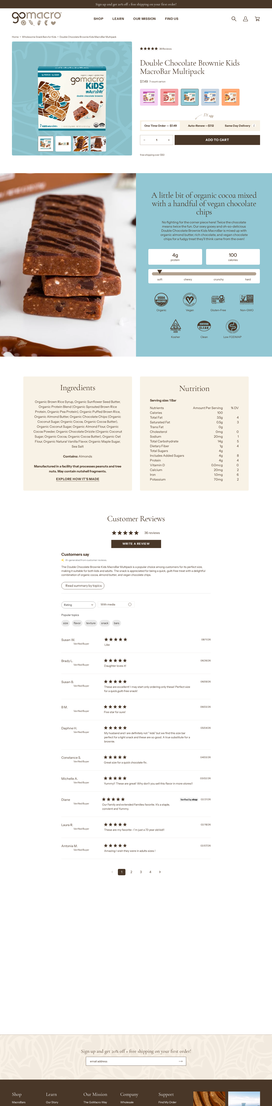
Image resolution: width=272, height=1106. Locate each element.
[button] (234, 19)
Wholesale (127, 1102)
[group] (136, 4)
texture (91, 623)
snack (104, 623)
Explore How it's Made (77, 479)
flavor (77, 623)
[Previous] (140, 98)
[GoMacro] (37, 18)
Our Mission (95, 1094)
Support (166, 1094)
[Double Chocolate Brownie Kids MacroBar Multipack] (45, 144)
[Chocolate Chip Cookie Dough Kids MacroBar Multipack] (149, 97)
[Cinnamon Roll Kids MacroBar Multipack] (169, 97)
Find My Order (167, 1102)
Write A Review (136, 543)
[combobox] (78, 604)
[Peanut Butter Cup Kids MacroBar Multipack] (231, 97)
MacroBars (18, 1102)
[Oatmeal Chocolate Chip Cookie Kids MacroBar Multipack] (210, 97)
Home (15, 37)
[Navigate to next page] (160, 872)
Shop (17, 1094)
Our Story (52, 1102)
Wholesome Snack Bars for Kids (39, 37)
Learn (51, 1094)
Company (129, 1094)
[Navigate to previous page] (112, 872)
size (65, 623)
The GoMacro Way (95, 1102)
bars (116, 623)
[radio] (160, 126)
